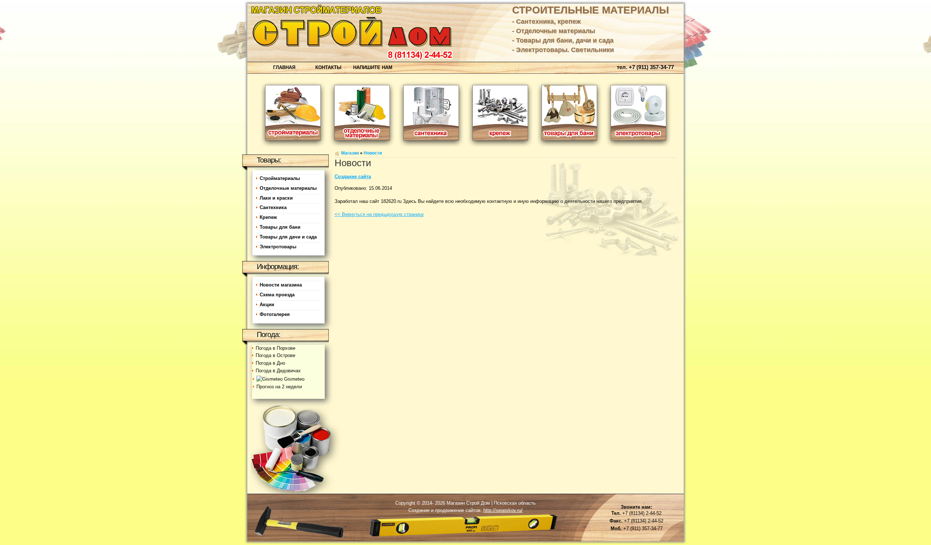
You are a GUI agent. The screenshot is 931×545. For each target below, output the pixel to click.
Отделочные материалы (288, 188)
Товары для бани (280, 227)
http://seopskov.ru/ (503, 510)
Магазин (350, 153)
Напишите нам (372, 67)
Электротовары (278, 246)
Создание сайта (353, 176)
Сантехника (273, 207)
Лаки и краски (276, 198)
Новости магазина (281, 285)
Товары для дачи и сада (288, 237)
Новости (373, 153)
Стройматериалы (280, 178)
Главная (284, 67)
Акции (267, 304)
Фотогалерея (275, 314)
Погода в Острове (275, 355)
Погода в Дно (270, 363)
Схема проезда (277, 294)
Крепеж (268, 217)
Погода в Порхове (275, 348)
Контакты (328, 67)
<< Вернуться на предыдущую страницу (379, 214)
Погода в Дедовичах (278, 370)
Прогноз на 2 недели (279, 386)
